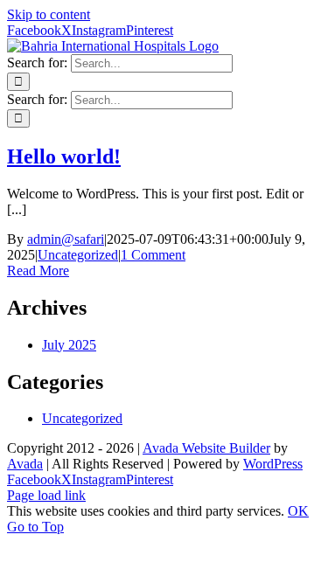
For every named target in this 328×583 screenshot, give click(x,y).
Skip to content (48, 14)
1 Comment (153, 254)
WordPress (273, 463)
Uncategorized (78, 254)
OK (298, 510)
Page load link (46, 495)
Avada (25, 463)
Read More (38, 270)
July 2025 (69, 344)
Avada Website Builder (206, 448)
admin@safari (65, 239)
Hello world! (64, 156)
